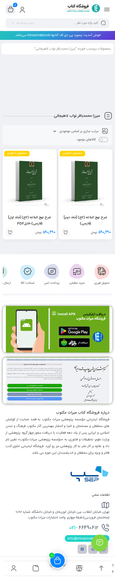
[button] (65, 232)
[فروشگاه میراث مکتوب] (80, 9)
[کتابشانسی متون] (57, 380)
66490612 (84, 528)
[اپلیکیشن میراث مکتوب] (57, 329)
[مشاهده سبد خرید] (10, 9)
